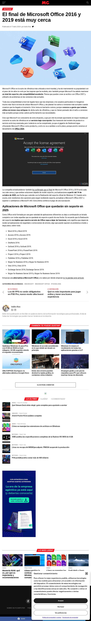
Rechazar (60, 607)
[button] (86, 573)
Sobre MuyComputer (16, 608)
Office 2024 (19, 129)
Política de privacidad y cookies (51, 617)
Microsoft (29, 284)
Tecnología (56, 284)
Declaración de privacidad (70, 617)
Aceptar (61, 601)
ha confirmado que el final (42, 190)
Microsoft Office (43, 284)
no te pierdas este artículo (73, 278)
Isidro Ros (27, 27)
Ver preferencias (60, 613)
